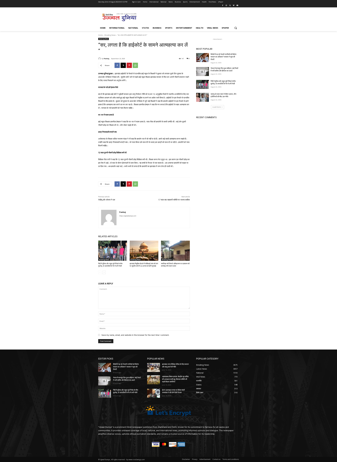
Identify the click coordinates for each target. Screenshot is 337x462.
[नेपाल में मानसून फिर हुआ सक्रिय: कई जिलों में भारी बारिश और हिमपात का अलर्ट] (202, 71)
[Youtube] (237, 5)
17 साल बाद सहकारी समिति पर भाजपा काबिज (174, 200)
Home (100, 35)
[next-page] (104, 272)
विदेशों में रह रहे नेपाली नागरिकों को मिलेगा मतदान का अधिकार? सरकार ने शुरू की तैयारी (223, 56)
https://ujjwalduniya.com (127, 216)
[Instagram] (226, 5)
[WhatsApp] (135, 65)
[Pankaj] (100, 58)
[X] (230, 5)
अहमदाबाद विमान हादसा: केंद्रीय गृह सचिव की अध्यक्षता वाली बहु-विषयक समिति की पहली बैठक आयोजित (175, 379)
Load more (216, 107)
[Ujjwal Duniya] (119, 17)
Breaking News (110, 35)
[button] (235, 28)
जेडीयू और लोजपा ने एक (106, 200)
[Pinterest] (129, 65)
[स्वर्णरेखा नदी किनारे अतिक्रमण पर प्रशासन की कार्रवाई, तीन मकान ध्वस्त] (175, 251)
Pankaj (106, 59)
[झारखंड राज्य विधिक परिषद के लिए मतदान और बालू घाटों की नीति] (153, 367)
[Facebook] (222, 5)
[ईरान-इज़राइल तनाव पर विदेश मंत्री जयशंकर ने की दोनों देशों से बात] (153, 393)
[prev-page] (99, 272)
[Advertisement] (188, 17)
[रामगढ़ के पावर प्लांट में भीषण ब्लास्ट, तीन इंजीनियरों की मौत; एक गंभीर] (202, 97)
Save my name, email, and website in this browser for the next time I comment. (135, 335)
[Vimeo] (233, 5)
